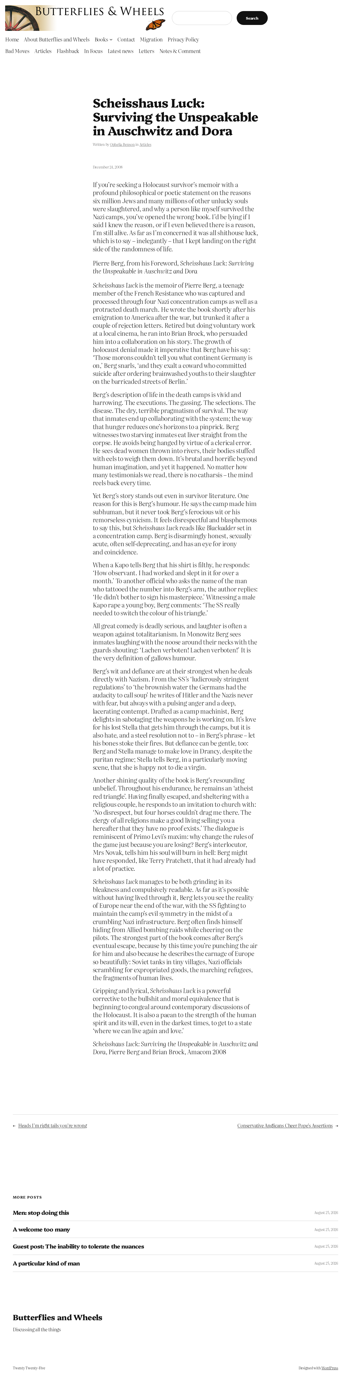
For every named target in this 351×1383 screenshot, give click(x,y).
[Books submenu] (111, 39)
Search (252, 18)
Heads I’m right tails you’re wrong (52, 1125)
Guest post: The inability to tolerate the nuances (78, 1246)
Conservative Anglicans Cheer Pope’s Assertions (285, 1125)
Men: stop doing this (41, 1212)
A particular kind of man (46, 1263)
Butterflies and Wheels (58, 1316)
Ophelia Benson (122, 144)
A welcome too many (41, 1229)
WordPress (329, 1367)
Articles (145, 144)
